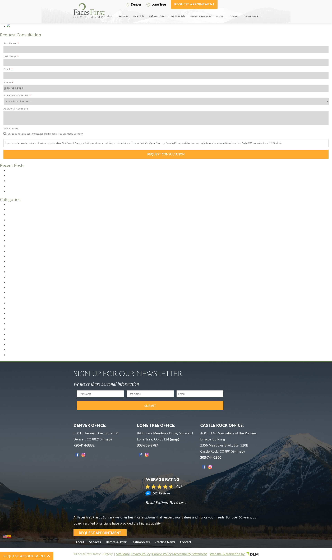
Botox (11, 209)
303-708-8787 (147, 445)
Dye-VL (11, 225)
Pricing (220, 16)
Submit (150, 406)
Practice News (165, 542)
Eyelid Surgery (16, 241)
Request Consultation (166, 154)
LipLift (11, 287)
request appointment (100, 532)
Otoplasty (13, 313)
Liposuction (14, 292)
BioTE (10, 204)
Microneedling (16, 298)
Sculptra (12, 350)
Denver (135, 4)
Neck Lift (12, 308)
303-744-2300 (210, 457)
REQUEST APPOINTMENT (24, 556)
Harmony (13, 266)
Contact (233, 16)
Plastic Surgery (16, 324)
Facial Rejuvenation (19, 256)
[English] (5, 536)
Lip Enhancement (18, 282)
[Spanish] (9, 536)
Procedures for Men (20, 329)
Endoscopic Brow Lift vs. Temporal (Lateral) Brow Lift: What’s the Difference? (56, 191)
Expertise (13, 235)
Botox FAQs (14, 186)
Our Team (13, 318)
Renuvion (13, 334)
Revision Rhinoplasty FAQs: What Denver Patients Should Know (48, 170)
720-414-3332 (84, 445)
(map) (107, 439)
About (110, 16)
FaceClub (138, 16)
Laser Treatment (17, 277)
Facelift (11, 246)
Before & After (157, 16)
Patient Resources (200, 16)
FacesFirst (13, 251)
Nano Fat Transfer (18, 303)
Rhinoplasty (14, 344)
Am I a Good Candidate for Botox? (29, 181)
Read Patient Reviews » (166, 502)
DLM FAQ (13, 220)
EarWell (12, 230)
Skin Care (13, 355)
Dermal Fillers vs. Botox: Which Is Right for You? (37, 175)
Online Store (250, 16)
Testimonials (178, 16)
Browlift (12, 215)
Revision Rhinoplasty (20, 339)
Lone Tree (158, 4)
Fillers (11, 261)
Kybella (11, 272)
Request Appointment (194, 4)
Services (123, 16)
